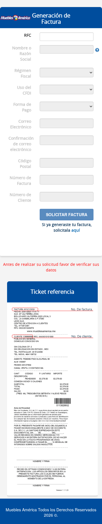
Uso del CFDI (24, 90)
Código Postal (24, 163)
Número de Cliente (20, 197)
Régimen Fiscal (22, 73)
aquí (75, 230)
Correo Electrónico (20, 124)
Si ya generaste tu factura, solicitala (67, 227)
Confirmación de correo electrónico (21, 143)
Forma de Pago (22, 107)
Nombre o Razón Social (21, 53)
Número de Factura (20, 180)
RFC (27, 35)
